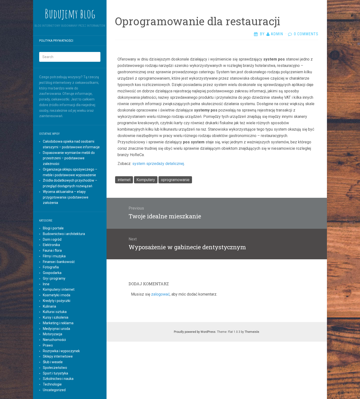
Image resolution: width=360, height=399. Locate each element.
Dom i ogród (52, 239)
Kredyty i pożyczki (56, 301)
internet (124, 179)
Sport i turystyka (55, 373)
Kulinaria (49, 306)
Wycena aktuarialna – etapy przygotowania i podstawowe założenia (65, 197)
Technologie (52, 384)
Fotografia (51, 267)
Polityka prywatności (56, 40)
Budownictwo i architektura (64, 234)
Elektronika (51, 245)
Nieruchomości (54, 340)
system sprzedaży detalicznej (158, 163)
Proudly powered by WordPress (195, 332)
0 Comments (306, 34)
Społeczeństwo (55, 368)
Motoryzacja (52, 334)
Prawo (48, 345)
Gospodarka (52, 273)
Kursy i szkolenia (55, 317)
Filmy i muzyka (54, 256)
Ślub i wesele (53, 362)
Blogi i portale (53, 228)
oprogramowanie (175, 179)
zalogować (160, 294)
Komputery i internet (58, 289)
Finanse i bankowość (59, 262)
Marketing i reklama (58, 323)
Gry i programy (54, 278)
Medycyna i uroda (56, 329)
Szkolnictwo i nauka (58, 379)
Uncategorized (54, 390)
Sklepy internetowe (58, 356)
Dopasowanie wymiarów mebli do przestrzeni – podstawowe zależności (69, 158)
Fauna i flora (52, 250)
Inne (46, 284)
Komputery (145, 179)
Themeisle (252, 332)
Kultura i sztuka (55, 312)
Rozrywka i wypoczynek (61, 351)
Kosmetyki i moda (56, 295)
